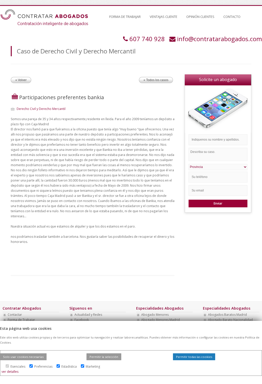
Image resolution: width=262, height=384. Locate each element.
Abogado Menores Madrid (160, 320)
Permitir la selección (104, 357)
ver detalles (10, 371)
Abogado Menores (155, 314)
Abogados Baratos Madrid (227, 314)
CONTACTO (232, 16)
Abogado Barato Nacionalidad (230, 320)
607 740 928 (147, 39)
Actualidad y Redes (88, 314)
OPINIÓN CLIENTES (200, 16)
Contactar (15, 314)
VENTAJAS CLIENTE (163, 16)
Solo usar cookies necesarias (23, 357)
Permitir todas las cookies (194, 357)
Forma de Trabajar (21, 320)
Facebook (81, 320)
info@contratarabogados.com (219, 39)
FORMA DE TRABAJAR (125, 16)
